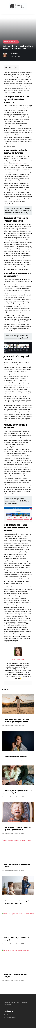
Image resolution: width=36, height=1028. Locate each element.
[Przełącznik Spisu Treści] (15, 67)
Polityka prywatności (10, 1017)
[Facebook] (18, 683)
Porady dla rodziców (10, 42)
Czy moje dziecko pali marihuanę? (15, 756)
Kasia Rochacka (14, 725)
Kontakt (6, 1014)
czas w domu (20, 163)
